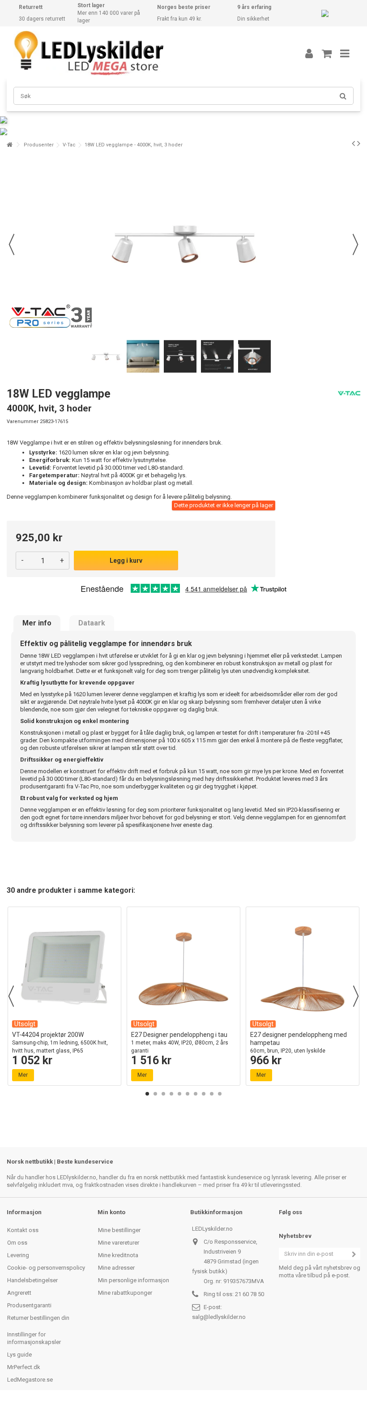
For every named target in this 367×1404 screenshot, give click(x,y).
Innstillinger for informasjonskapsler (34, 1338)
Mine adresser (116, 1267)
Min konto (111, 1212)
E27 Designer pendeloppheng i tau (179, 1042)
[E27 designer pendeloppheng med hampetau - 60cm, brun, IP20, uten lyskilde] (302, 968)
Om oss (17, 1242)
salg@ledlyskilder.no (219, 1317)
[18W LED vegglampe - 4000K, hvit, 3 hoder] (106, 356)
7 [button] (195, 1094)
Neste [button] (355, 244)
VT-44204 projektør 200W (60, 1042)
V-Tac (69, 145)
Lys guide (19, 1354)
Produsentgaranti (29, 1305)
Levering (18, 1255)
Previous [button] (11, 996)
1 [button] (147, 1094)
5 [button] (179, 1094)
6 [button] (187, 1094)
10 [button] (220, 1094)
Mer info (36, 623)
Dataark (91, 623)
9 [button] (211, 1094)
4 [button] (171, 1094)
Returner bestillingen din (38, 1317)
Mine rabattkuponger (125, 1292)
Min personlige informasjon (133, 1280)
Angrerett (19, 1292)
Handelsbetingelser (32, 1280)
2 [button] (155, 1094)
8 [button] (203, 1094)
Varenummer (22, 421)
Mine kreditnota (118, 1255)
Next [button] (356, 996)
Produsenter (39, 145)
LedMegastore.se (30, 1379)
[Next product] (358, 143)
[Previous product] (353, 143)
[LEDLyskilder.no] (145, 53)
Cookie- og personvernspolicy (46, 1267)
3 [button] (163, 1094)
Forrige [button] (12, 244)
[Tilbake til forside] (9, 144)
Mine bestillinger (119, 1230)
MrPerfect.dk (23, 1367)
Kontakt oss (22, 1230)
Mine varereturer (118, 1242)
